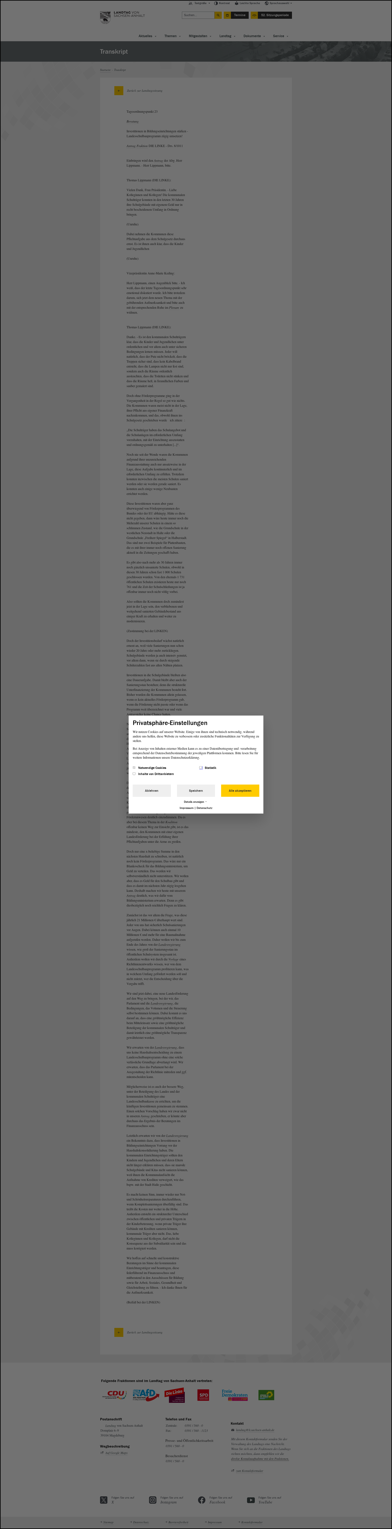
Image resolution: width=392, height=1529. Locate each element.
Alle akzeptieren (240, 791)
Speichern (196, 791)
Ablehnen (151, 791)
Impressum (187, 808)
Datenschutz (204, 808)
